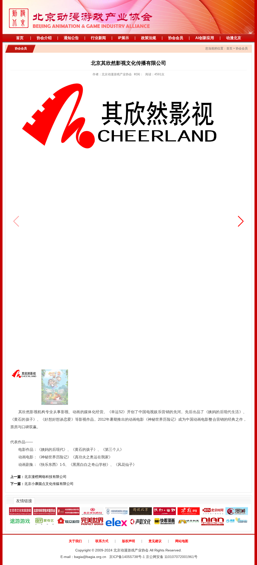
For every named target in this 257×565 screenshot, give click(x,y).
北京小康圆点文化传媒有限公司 (42, 484)
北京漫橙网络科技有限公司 (38, 477)
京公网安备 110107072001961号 (172, 557)
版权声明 (128, 541)
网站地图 (181, 541)
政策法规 (148, 38)
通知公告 (71, 38)
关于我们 (75, 541)
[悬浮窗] (223, 13)
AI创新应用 (204, 38)
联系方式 (101, 541)
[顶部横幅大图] (128, 17)
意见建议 (155, 541)
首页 (20, 38)
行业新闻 (98, 38)
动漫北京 (233, 38)
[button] (240, 221)
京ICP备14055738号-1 (127, 557)
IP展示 (123, 38)
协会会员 (175, 38)
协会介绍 (44, 38)
